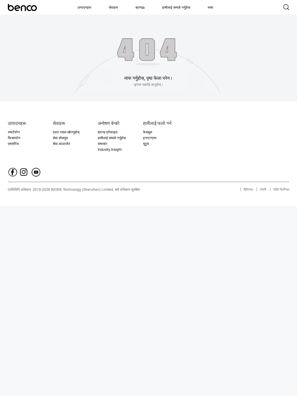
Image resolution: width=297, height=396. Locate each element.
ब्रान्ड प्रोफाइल (107, 131)
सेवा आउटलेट (61, 143)
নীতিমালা (248, 189)
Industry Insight (110, 149)
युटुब (146, 143)
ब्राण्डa (140, 7)
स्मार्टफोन (14, 131)
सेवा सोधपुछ (60, 137)
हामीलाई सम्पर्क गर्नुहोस (176, 7)
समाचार (102, 143)
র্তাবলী (263, 189)
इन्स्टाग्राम (149, 137)
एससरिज (13, 143)
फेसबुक (147, 131)
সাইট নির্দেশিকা (281, 189)
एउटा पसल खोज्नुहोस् (66, 131)
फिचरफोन (14, 137)
